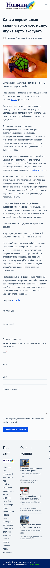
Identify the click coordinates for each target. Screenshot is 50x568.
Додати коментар (11, 389)
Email (5, 364)
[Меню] (46, 5)
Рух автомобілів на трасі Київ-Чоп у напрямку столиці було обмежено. (30, 498)
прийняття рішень (38, 170)
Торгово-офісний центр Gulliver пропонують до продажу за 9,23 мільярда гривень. (31, 528)
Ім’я (5, 352)
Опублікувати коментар (16, 429)
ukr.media (16, 300)
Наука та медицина (35, 38)
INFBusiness (34, 565)
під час (14, 99)
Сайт (5, 377)
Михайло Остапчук (28, 474)
